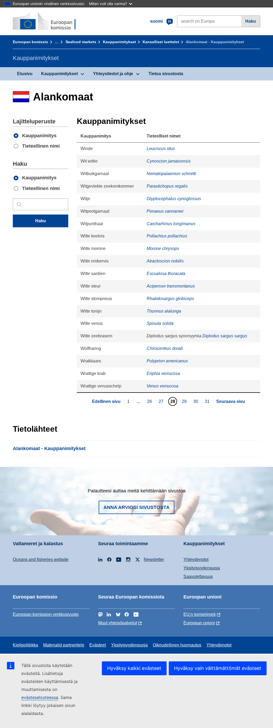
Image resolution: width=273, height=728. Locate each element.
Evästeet (97, 645)
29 (185, 401)
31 (208, 401)
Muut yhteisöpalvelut (117, 623)
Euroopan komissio (30, 42)
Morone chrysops (163, 248)
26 (150, 401)
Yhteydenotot (195, 559)
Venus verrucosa (162, 386)
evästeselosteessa (39, 697)
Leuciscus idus (161, 148)
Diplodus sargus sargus (224, 336)
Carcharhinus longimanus (171, 223)
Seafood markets (81, 42)
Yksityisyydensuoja (201, 568)
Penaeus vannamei (165, 211)
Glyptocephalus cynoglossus (174, 198)
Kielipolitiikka (25, 645)
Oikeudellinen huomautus (177, 645)
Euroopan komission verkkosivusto (46, 614)
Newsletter (154, 559)
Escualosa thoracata (166, 273)
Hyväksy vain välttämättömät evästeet (217, 668)
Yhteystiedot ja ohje (113, 73)
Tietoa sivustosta (165, 73)
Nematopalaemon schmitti (171, 173)
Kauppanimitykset (119, 42)
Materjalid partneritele (63, 645)
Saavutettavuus (198, 576)
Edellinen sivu (106, 401)
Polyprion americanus (167, 361)
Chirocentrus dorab (165, 348)
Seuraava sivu (230, 401)
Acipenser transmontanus (171, 286)
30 (196, 401)
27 (162, 401)
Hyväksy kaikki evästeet (134, 668)
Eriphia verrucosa (163, 373)
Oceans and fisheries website (41, 559)
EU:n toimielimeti (199, 614)
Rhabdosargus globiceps (170, 298)
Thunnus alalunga (164, 311)
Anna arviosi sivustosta (136, 507)
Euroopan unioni (199, 623)
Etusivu (25, 73)
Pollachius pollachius (167, 236)
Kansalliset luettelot (161, 42)
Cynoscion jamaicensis (169, 161)
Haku (250, 21)
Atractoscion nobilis (165, 261)
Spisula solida (160, 323)
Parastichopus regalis (167, 186)
